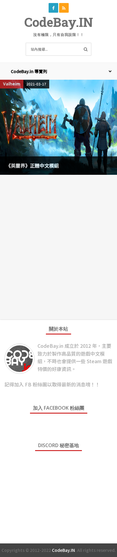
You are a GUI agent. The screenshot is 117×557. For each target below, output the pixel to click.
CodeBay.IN (58, 22)
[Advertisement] (58, 240)
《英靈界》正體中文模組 (32, 165)
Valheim (11, 84)
